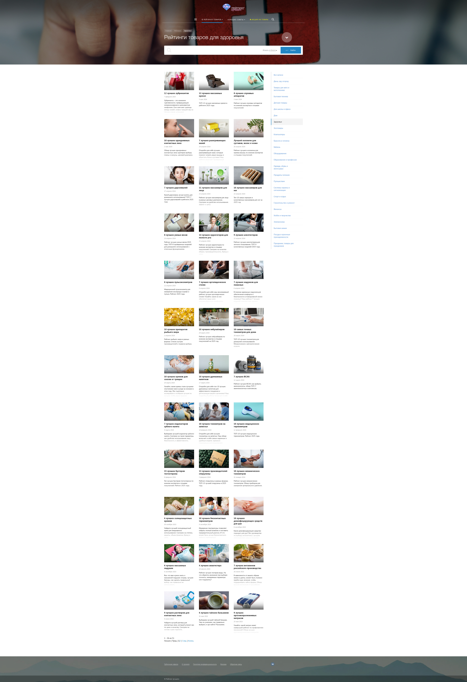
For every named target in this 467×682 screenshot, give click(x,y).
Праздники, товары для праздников (284, 244)
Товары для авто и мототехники (281, 88)
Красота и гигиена (281, 140)
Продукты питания (282, 175)
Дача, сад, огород (281, 81)
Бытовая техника (281, 96)
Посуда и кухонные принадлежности (282, 235)
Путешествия (279, 181)
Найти (293, 50)
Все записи (278, 75)
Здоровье (278, 122)
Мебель (277, 147)
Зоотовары (278, 128)
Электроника (279, 222)
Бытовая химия (280, 228)
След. (184, 640)
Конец (191, 640)
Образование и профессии (285, 159)
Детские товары (280, 103)
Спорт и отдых (280, 196)
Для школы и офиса (282, 109)
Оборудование (280, 153)
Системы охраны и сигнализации (282, 188)
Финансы (278, 209)
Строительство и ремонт (284, 203)
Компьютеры (279, 134)
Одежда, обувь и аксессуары (281, 167)
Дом (275, 115)
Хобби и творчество (282, 215)
